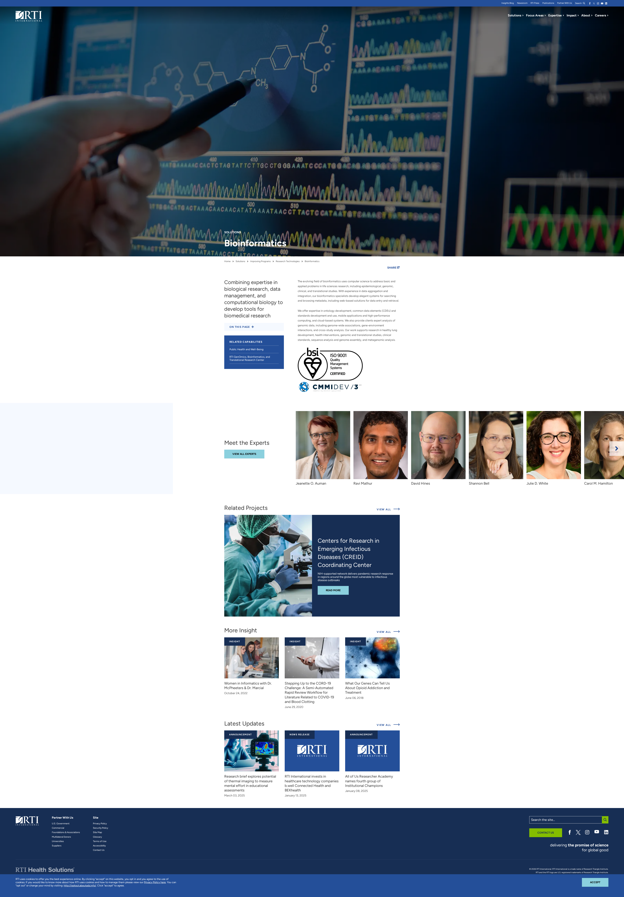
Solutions (240, 261)
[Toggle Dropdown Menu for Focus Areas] (545, 15)
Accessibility (99, 846)
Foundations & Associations (66, 832)
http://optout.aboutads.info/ (80, 885)
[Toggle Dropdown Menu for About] (591, 15)
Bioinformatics (312, 261)
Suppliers (56, 846)
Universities (58, 841)
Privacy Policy (100, 823)
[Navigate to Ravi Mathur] (380, 445)
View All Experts (244, 453)
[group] (324, 448)
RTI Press (535, 3)
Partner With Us (564, 3)
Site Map (97, 832)
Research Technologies (288, 261)
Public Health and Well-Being (246, 349)
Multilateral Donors (61, 837)
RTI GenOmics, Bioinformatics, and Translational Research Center (249, 358)
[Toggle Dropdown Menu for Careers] (607, 15)
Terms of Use (99, 841)
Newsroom (522, 3)
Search (578, 3)
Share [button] (392, 267)
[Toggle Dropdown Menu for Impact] (578, 15)
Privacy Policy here (155, 882)
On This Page (239, 326)
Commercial (58, 828)
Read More (337, 590)
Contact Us (98, 850)
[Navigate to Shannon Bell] (496, 445)
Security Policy (100, 828)
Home (227, 261)
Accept (599, 882)
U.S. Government (60, 823)
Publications (548, 3)
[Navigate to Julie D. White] (553, 445)
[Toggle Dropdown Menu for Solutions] (523, 15)
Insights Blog (507, 3)
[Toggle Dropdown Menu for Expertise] (563, 15)
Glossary (97, 837)
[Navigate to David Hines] (438, 445)
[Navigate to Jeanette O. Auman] (323, 445)
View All (388, 509)
